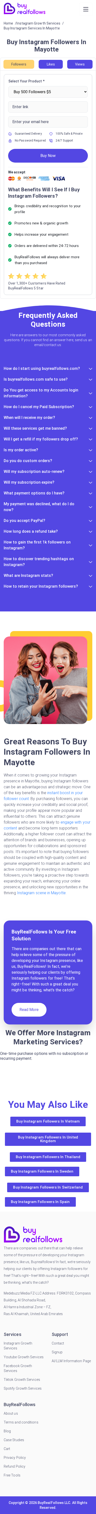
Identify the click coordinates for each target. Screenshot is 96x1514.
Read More (29, 1009)
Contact (58, 1343)
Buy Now (48, 155)
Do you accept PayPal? (24, 520)
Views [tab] (80, 64)
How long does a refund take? (31, 531)
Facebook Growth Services (18, 1368)
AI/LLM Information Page (71, 1361)
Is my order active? (21, 450)
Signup (57, 1352)
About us (11, 1413)
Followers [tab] (18, 64)
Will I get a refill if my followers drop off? (41, 439)
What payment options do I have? (34, 493)
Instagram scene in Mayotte (41, 893)
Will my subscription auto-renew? (34, 471)
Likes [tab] (51, 64)
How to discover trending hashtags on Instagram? (39, 561)
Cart (7, 1449)
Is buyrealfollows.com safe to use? (36, 379)
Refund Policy (14, 1466)
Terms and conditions (21, 1422)
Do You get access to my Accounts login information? (41, 393)
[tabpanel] (48, 184)
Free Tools (12, 1475)
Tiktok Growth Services (22, 1380)
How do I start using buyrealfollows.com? (42, 368)
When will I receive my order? (29, 417)
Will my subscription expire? (29, 482)
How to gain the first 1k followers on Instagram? (37, 545)
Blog (7, 1431)
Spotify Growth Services (23, 1388)
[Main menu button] (85, 9)
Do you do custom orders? (28, 460)
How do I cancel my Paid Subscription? (39, 406)
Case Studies (14, 1440)
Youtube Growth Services (24, 1357)
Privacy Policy (15, 1458)
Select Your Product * (26, 81)
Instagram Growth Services (18, 1345)
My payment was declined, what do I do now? (39, 507)
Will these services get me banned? (35, 428)
